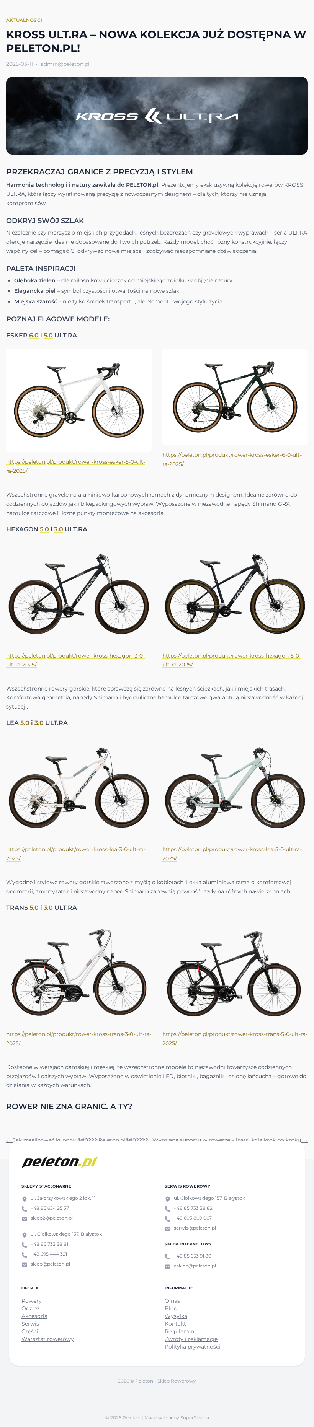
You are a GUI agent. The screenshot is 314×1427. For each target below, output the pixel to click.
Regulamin (179, 1331)
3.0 (58, 529)
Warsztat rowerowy (47, 1339)
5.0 (48, 335)
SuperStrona (194, 1417)
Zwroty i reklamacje (191, 1339)
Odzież (30, 1308)
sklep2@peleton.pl (52, 1218)
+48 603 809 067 (193, 1218)
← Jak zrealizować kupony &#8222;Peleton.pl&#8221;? (77, 1140)
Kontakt (175, 1323)
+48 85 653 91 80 (192, 1256)
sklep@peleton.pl (50, 1264)
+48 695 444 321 (49, 1254)
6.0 (34, 335)
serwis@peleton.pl (195, 1228)
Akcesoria (34, 1316)
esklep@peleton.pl (195, 1266)
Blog (171, 1308)
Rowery (31, 1300)
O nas (172, 1300)
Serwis (30, 1323)
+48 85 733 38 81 (49, 1244)
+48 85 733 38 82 (193, 1208)
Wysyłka (176, 1316)
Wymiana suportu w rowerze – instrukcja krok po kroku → (230, 1140)
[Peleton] (59, 1162)
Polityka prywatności (193, 1346)
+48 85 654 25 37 (50, 1208)
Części (29, 1331)
